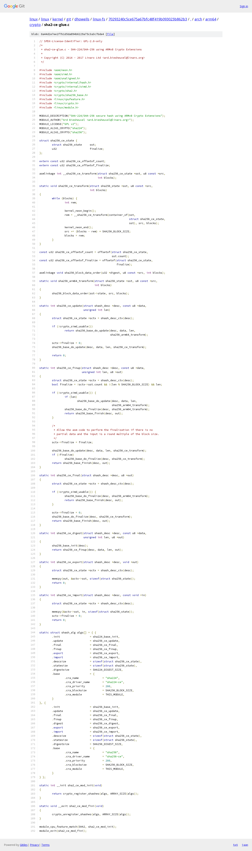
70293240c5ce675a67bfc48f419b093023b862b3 (147, 19)
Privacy (34, 845)
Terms (45, 845)
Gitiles (24, 845)
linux (34, 19)
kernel (57, 19)
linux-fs (99, 19)
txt (235, 844)
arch (198, 19)
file (110, 34)
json (245, 844)
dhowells (81, 19)
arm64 (210, 19)
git (68, 19)
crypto (35, 24)
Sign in (244, 6)
